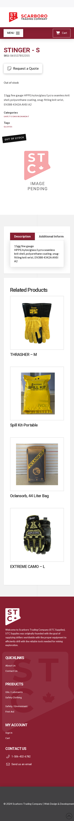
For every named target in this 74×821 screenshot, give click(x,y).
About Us (10, 665)
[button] (13, 33)
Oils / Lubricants (14, 692)
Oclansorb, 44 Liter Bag (29, 495)
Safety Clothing (13, 697)
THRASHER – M (23, 354)
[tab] (22, 236)
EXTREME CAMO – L (27, 566)
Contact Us (11, 670)
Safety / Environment (16, 706)
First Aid (9, 711)
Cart (7, 738)
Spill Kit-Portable (24, 425)
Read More (37, 343)
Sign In (8, 732)
